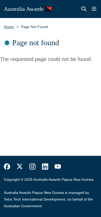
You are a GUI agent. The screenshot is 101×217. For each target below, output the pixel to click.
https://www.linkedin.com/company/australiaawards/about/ (45, 167)
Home (9, 27)
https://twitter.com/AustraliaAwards (20, 167)
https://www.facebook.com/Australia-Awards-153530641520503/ (7, 167)
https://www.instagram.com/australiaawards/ (32, 167)
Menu (94, 9)
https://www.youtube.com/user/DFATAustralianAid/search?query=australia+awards (58, 167)
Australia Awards (24, 9)
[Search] (84, 9)
